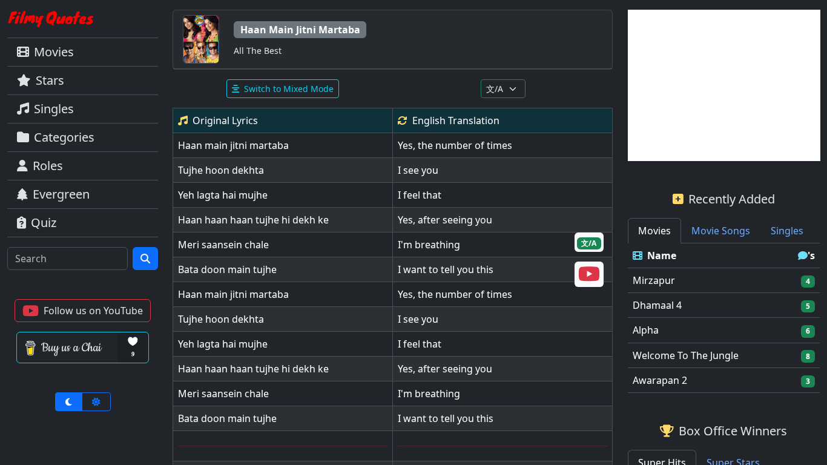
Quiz (43, 222)
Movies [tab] (654, 230)
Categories (64, 137)
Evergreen (61, 194)
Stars (50, 80)
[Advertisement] (724, 85)
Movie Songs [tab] (720, 230)
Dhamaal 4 (657, 305)
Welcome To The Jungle (686, 355)
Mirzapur (654, 280)
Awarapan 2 (660, 380)
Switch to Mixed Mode (289, 88)
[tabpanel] (724, 318)
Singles (54, 109)
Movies (54, 52)
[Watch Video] (589, 277)
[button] (83, 310)
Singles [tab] (787, 230)
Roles (48, 165)
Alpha (646, 330)
